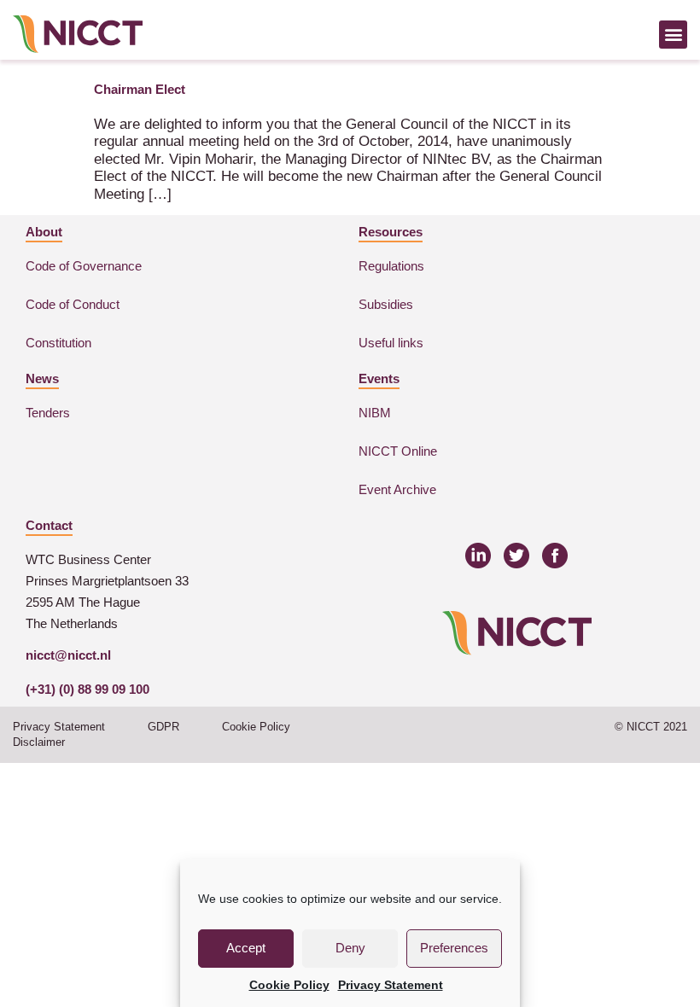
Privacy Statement (390, 985)
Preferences (454, 947)
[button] (673, 34)
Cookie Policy (289, 985)
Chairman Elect (139, 89)
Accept (245, 947)
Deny (350, 947)
